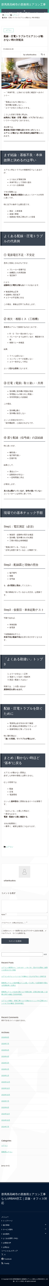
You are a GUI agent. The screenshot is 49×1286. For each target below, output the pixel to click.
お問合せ (6, 1247)
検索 (45, 954)
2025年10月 (5, 1095)
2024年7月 (5, 1127)
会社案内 (6, 1234)
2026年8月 (5, 1037)
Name (3, 914)
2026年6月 (5, 1050)
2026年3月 (5, 1063)
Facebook (8, 1259)
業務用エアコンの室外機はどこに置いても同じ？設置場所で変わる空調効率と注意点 (24, 984)
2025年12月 (5, 1082)
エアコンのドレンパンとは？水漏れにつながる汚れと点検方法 (23, 976)
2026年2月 (5, 1069)
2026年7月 (5, 1044)
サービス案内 (8, 1229)
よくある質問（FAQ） (11, 1238)
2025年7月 (5, 1101)
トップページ (8, 1221)
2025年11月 (5, 1088)
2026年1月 (5, 1075)
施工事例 (6, 1225)
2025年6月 (5, 1107)
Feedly (6, 1263)
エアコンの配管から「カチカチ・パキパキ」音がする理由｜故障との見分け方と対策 (24, 969)
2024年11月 (5, 1114)
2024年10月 (5, 1120)
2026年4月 (5, 1056)
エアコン (9, 847)
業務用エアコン (7, 1152)
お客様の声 (7, 1243)
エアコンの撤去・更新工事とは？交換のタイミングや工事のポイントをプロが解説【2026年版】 (24, 1002)
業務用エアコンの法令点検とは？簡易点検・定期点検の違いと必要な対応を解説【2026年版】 (24, 993)
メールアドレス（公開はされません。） (13, 923)
